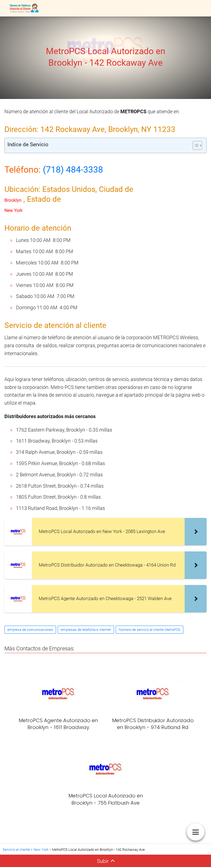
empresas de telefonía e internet (86, 630)
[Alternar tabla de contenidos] (194, 145)
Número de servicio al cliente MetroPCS (149, 630)
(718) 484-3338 (73, 169)
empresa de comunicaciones (30, 630)
